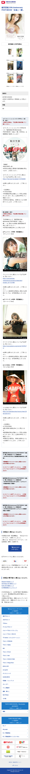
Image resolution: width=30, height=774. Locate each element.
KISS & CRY (6, 666)
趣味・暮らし (6, 691)
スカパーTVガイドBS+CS (9, 634)
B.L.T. (4, 725)
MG (4, 648)
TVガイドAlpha (7, 644)
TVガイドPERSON (7, 641)
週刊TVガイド (6, 616)
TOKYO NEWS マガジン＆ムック (8, 2)
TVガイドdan (6, 655)
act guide (5, 670)
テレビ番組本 (6, 687)
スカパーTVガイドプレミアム (10, 630)
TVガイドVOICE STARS (9, 659)
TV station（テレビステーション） (12, 637)
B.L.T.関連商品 (6, 733)
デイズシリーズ (7, 673)
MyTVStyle (6, 695)
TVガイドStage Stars (8, 662)
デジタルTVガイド (7, 627)
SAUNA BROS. (6, 677)
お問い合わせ (15, 765)
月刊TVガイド (6, 619)
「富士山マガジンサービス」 (15, 548)
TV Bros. (5, 623)
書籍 (4, 711)
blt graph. (5, 729)
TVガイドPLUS (7, 652)
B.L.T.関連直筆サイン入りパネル (11, 736)
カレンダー (5, 684)
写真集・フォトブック (8, 680)
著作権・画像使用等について (15, 762)
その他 (4, 698)
